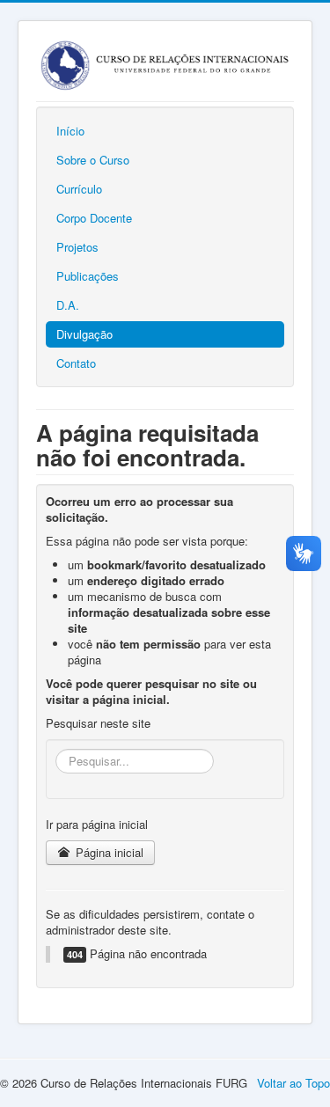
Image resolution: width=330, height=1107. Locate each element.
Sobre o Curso (92, 159)
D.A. (67, 305)
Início (70, 130)
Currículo (79, 188)
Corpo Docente (94, 217)
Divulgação (84, 334)
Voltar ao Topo (293, 1082)
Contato (76, 363)
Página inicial (107, 852)
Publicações (87, 276)
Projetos (77, 246)
